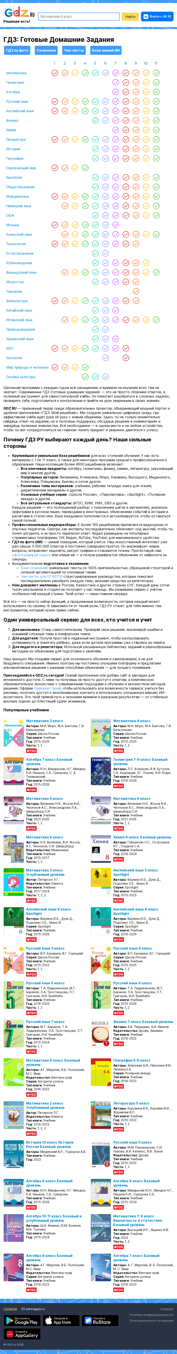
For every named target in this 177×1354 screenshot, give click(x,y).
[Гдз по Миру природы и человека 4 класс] (85, 367)
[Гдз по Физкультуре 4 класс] (85, 300)
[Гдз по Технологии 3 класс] (75, 243)
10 (146, 63)
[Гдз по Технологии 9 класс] (136, 243)
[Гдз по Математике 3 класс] (75, 72)
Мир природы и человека (27, 367)
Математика (16, 73)
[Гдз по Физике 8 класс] (125, 120)
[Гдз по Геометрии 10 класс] (146, 82)
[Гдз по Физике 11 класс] (156, 120)
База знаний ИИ (106, 50)
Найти (130, 16)
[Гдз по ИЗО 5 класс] (95, 348)
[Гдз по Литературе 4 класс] (85, 139)
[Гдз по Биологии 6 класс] (105, 177)
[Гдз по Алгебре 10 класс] (146, 91)
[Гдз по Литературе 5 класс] (95, 139)
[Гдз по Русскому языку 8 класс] (125, 101)
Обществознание (20, 187)
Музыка (12, 225)
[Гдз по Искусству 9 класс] (136, 281)
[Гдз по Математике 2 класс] (65, 72)
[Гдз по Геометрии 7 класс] (115, 82)
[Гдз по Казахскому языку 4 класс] (85, 234)
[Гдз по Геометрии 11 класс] (156, 82)
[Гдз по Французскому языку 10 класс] (146, 272)
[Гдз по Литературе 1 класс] (54, 139)
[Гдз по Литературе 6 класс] (105, 139)
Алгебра (13, 92)
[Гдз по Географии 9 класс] (136, 158)
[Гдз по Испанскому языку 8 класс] (125, 319)
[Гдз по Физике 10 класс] (146, 120)
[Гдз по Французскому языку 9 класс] (136, 272)
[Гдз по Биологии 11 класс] (156, 177)
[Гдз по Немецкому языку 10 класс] (146, 205)
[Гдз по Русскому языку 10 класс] (146, 101)
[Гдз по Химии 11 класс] (156, 129)
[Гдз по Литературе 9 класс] (136, 139)
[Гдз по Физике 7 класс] (115, 120)
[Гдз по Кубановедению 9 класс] (136, 262)
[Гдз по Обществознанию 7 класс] (115, 186)
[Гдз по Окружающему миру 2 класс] (65, 167)
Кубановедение (19, 263)
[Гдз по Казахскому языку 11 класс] (156, 234)
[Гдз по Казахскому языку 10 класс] (146, 234)
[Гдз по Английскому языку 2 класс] (65, 110)
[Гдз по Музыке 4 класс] (85, 224)
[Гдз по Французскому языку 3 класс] (75, 272)
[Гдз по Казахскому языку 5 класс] (95, 234)
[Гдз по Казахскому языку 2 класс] (65, 234)
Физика (12, 120)
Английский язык (20, 111)
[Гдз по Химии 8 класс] (125, 129)
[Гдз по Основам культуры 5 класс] (95, 376)
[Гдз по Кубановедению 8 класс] (125, 262)
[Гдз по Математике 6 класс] (105, 72)
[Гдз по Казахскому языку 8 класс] (125, 234)
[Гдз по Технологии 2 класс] (65, 243)
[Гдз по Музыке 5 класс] (95, 224)
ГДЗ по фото (17, 50)
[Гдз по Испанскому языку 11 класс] (156, 319)
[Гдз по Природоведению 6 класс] (105, 329)
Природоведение (20, 329)
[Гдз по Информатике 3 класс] (75, 196)
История (13, 149)
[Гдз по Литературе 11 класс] (156, 139)
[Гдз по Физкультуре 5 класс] (95, 300)
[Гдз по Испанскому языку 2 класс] (65, 319)
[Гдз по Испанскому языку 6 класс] (105, 319)
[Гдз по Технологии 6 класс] (105, 243)
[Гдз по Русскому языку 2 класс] (65, 101)
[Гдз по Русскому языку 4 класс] (85, 101)
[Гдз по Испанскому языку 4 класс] (85, 319)
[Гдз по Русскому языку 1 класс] (54, 101)
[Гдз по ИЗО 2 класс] (65, 348)
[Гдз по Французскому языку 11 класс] (156, 272)
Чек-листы (74, 50)
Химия (11, 130)
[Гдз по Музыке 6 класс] (105, 224)
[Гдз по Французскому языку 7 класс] (115, 272)
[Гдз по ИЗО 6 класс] (105, 348)
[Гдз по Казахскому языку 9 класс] (136, 234)
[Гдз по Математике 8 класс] (125, 72)
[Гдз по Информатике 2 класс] (65, 196)
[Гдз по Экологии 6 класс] (105, 357)
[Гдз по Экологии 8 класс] (125, 357)
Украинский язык (20, 339)
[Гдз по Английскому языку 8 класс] (125, 110)
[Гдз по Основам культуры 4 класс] (85, 376)
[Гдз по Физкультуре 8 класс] (125, 300)
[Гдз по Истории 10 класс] (146, 148)
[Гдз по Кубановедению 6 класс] (105, 262)
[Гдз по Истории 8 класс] (125, 148)
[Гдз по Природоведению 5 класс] (95, 329)
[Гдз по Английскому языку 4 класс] (85, 110)
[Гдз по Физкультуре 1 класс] (54, 300)
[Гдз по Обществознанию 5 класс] (95, 186)
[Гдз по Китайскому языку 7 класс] (115, 310)
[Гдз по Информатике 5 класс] (95, 196)
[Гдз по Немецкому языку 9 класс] (136, 205)
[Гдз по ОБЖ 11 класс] (156, 215)
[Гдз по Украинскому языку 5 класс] (95, 338)
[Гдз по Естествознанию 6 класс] (105, 253)
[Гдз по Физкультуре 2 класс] (65, 300)
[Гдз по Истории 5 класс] (95, 148)
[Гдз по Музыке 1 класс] (54, 224)
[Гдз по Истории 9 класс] (136, 148)
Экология (14, 358)
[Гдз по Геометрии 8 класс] (125, 82)
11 (156, 63)
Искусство (15, 282)
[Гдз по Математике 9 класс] (136, 72)
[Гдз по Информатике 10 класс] (146, 196)
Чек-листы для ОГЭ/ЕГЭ (41, 576)
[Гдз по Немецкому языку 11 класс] (156, 205)
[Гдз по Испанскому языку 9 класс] (136, 319)
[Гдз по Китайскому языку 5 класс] (95, 310)
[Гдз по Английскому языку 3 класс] (75, 110)
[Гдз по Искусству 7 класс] (115, 281)
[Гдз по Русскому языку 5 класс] (95, 101)
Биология (14, 177)
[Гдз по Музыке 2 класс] (65, 224)
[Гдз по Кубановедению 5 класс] (95, 262)
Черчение (14, 291)
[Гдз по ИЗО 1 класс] (54, 348)
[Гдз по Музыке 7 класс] (115, 224)
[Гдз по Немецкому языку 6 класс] (105, 205)
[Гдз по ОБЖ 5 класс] (95, 215)
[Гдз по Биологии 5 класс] (95, 177)
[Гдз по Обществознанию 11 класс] (156, 186)
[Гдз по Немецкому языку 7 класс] (115, 205)
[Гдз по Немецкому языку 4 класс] (85, 205)
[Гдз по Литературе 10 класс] (146, 139)
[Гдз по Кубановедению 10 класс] (146, 262)
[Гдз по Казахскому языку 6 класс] (105, 234)
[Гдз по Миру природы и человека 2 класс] (65, 367)
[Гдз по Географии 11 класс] (156, 158)
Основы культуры (20, 377)
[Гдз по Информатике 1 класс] (54, 196)
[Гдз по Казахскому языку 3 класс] (75, 234)
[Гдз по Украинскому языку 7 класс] (115, 338)
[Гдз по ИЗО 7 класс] (115, 348)
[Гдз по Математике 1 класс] (54, 72)
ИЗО (9, 348)
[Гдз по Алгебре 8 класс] (125, 91)
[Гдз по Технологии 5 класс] (95, 243)
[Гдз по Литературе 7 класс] (115, 139)
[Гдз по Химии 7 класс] (115, 129)
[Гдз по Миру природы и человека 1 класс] (54, 367)
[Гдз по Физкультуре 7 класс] (115, 300)
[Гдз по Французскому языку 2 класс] (65, 272)
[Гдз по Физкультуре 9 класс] (136, 300)
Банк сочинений (34, 568)
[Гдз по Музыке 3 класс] (75, 224)
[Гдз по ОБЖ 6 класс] (105, 215)
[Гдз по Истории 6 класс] (105, 148)
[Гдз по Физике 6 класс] (105, 120)
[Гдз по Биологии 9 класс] (136, 177)
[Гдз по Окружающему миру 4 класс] (85, 167)
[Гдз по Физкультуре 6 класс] (105, 300)
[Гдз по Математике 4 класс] (85, 72)
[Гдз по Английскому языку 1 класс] (54, 110)
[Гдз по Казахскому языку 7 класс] (115, 234)
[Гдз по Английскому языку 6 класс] (105, 110)
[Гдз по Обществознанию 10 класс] (146, 186)
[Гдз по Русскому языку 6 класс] (105, 101)
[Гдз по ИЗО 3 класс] (75, 348)
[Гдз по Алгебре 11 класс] (156, 91)
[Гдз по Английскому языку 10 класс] (146, 110)
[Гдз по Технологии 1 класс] (54, 243)
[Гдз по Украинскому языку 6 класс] (105, 338)
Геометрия (15, 82)
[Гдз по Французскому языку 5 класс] (95, 272)
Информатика (17, 196)
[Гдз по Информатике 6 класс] (105, 196)
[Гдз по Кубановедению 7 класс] (115, 262)
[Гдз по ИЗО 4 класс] (85, 348)
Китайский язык (19, 310)
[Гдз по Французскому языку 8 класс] (125, 272)
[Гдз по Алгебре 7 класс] (115, 91)
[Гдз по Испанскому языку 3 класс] (75, 319)
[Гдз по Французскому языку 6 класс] (105, 272)
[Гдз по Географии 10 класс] (146, 158)
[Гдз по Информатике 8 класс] (125, 196)
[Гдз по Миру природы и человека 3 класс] (75, 367)
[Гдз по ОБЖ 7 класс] (115, 215)
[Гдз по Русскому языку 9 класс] (136, 101)
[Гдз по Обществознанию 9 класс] (136, 186)
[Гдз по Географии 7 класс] (115, 158)
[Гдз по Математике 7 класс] (115, 72)
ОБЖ (10, 215)
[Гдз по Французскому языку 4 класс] (85, 272)
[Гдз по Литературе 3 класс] (75, 139)
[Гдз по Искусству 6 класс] (105, 281)
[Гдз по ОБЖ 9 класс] (136, 215)
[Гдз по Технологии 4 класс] (85, 243)
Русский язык (17, 101)
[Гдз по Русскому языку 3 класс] (75, 101)
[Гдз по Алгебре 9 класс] (136, 91)
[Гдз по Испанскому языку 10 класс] (146, 319)
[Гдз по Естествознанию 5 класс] (95, 253)
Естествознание (19, 253)
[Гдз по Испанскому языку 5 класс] (95, 319)
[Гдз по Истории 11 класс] (156, 148)
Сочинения (46, 50)
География (14, 158)
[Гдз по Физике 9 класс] (136, 120)
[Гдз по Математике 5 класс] (95, 72)
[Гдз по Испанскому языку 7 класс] (115, 319)
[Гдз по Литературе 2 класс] (65, 139)
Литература (15, 139)
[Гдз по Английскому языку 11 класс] (156, 110)
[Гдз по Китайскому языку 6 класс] (105, 310)
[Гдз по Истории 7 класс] (115, 148)
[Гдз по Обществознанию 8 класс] (125, 186)
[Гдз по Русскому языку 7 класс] (115, 101)
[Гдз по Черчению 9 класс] (136, 291)
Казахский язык (19, 234)
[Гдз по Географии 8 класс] (125, 158)
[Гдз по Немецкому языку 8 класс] (125, 205)
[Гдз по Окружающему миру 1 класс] (54, 167)
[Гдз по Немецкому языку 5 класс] (95, 205)
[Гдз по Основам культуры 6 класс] (105, 376)
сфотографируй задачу (31, 555)
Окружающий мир (21, 168)
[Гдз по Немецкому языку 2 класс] (65, 205)
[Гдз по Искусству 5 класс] (95, 281)
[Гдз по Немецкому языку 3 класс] (75, 205)
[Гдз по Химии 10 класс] (146, 129)
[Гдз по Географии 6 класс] (105, 158)
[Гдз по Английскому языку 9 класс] (136, 110)
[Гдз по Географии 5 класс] (95, 158)
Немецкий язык (18, 206)
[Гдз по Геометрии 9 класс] (136, 82)
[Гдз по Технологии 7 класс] (115, 243)
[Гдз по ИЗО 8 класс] (125, 348)
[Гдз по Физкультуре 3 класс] (75, 300)
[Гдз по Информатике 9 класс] (136, 196)
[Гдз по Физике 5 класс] (95, 120)
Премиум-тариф (47, 688)
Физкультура (16, 301)
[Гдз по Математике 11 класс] (156, 72)
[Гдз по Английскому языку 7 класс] (115, 110)
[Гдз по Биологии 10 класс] (146, 177)
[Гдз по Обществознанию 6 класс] (105, 186)
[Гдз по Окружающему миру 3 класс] (75, 167)
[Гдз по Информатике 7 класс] (115, 196)
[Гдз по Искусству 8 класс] (125, 281)
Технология (16, 244)
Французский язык (21, 272)
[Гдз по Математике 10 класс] (146, 72)
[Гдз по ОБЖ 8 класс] (125, 215)
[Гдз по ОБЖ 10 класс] (146, 215)
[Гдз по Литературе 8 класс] (125, 139)
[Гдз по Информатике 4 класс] (85, 196)
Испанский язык (19, 320)
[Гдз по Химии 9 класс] (136, 129)
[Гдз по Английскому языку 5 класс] (95, 110)
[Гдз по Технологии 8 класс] (125, 243)
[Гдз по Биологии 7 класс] (115, 177)
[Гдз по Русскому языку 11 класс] (156, 101)
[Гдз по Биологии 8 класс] (125, 177)
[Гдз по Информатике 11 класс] (156, 196)
